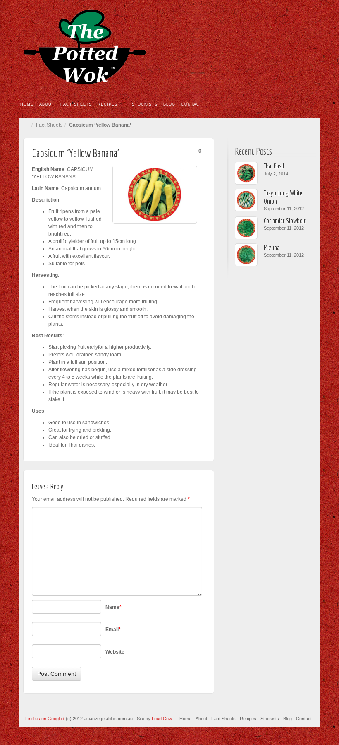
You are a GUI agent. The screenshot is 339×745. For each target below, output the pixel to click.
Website (114, 652)
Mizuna (271, 247)
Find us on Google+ (45, 718)
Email (286, 47)
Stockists (145, 104)
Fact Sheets (76, 104)
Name (113, 607)
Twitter (308, 47)
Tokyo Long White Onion (283, 196)
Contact (192, 104)
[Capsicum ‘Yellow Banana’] (154, 194)
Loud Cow (162, 718)
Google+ (297, 47)
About (47, 104)
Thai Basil (274, 166)
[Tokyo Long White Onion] (246, 200)
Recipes (107, 104)
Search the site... (314, 105)
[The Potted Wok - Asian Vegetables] (169, 46)
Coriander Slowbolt (285, 220)
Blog (169, 104)
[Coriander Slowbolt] (246, 227)
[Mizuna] (246, 254)
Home (26, 104)
